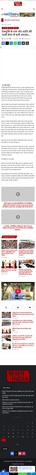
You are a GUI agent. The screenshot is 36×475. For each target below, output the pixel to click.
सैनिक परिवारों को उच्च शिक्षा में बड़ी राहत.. (12, 20)
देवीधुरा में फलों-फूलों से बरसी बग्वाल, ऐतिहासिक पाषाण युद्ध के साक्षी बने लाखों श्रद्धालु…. (9, 253)
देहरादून (16, 28)
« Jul (17, 444)
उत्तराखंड (9, 24)
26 (13, 436)
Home (4, 24)
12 (13, 430)
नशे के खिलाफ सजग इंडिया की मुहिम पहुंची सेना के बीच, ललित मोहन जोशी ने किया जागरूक (26, 253)
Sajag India (5, 38)
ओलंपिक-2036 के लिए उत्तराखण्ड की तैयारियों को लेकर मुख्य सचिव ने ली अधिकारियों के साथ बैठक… (26, 272)
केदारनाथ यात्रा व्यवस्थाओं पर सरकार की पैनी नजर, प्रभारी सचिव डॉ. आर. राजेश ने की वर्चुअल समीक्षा (23, 345)
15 (27, 430)
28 (22, 436)
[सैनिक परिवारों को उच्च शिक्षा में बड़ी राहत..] (9, 264)
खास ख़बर (11, 28)
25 (8, 436)
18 (8, 433)
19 (13, 433)
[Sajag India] (18, 3)
